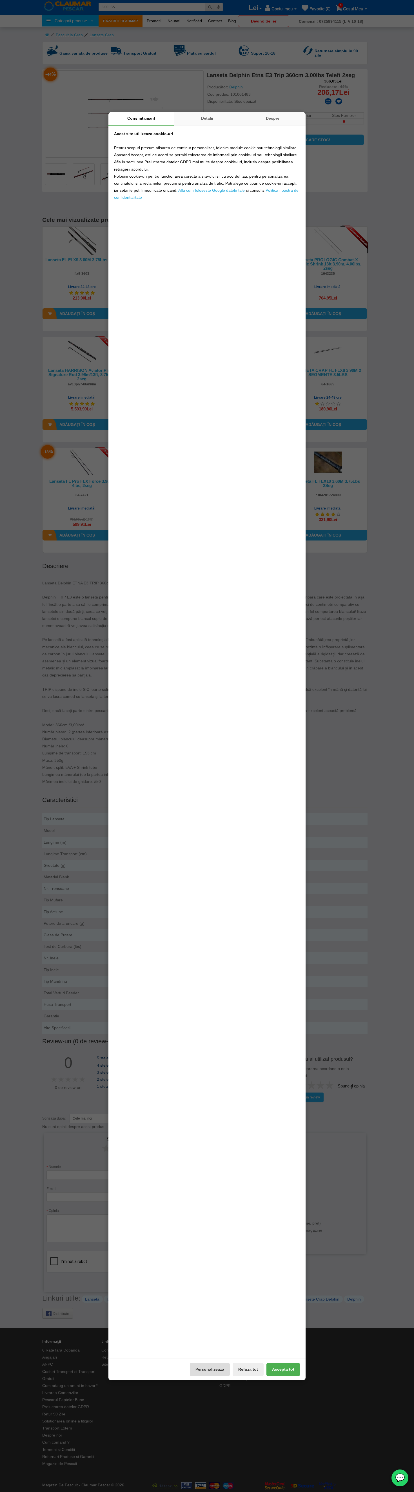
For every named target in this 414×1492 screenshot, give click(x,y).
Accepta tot (283, 1369)
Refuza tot (248, 1369)
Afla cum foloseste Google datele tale (211, 190)
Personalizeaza (209, 1369)
